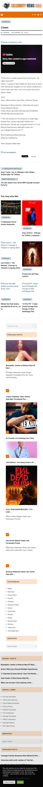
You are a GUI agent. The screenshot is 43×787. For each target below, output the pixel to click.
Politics (10, 624)
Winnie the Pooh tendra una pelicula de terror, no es (11, 306)
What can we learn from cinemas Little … (17, 682)
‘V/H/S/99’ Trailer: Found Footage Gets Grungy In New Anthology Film (30, 308)
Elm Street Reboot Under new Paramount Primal (17, 541)
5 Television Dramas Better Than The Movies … (19, 673)
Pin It (33, 156)
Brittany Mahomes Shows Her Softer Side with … (20, 572)
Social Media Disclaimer (11, 703)
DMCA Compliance (9, 719)
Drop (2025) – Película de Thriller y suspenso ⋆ (31, 234)
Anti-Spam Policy (9, 726)
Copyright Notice (9, 722)
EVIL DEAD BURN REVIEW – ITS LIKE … (19, 510)
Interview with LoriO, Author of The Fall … (18, 760)
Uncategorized (13, 630)
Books (10, 588)
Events (10, 598)
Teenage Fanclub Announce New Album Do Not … (20, 755)
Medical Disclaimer (9, 709)
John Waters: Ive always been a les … (21, 462)
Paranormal (12, 621)
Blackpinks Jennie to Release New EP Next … (20, 366)
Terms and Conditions (10, 700)
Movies (10, 614)
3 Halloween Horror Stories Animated (8, 223)
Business (11, 591)
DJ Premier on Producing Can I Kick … (21, 438)
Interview (11, 611)
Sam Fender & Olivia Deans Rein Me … (16, 678)
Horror (5, 22)
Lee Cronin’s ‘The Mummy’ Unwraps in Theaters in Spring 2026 (10, 265)
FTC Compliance (8, 713)
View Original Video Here (10, 143)
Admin (6, 33)
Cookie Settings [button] (9, 782)
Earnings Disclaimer (9, 716)
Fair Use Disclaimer (9, 696)
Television (12, 627)
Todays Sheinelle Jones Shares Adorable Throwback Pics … (18, 397)
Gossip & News (13, 604)
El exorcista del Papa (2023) (30, 275)
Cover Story (12, 595)
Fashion (11, 601)
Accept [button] (20, 782)
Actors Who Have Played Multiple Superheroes (19, 669)
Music (10, 617)
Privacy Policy (8, 706)
